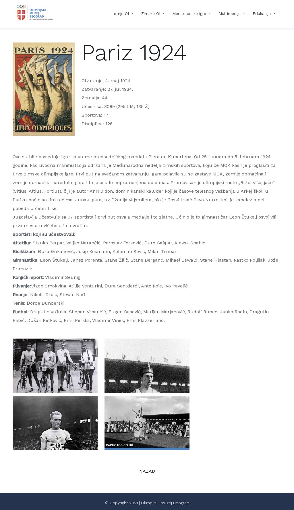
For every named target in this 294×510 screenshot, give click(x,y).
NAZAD (147, 471)
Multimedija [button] (230, 13)
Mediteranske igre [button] (190, 13)
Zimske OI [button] (151, 13)
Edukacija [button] (262, 13)
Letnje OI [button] (120, 13)
